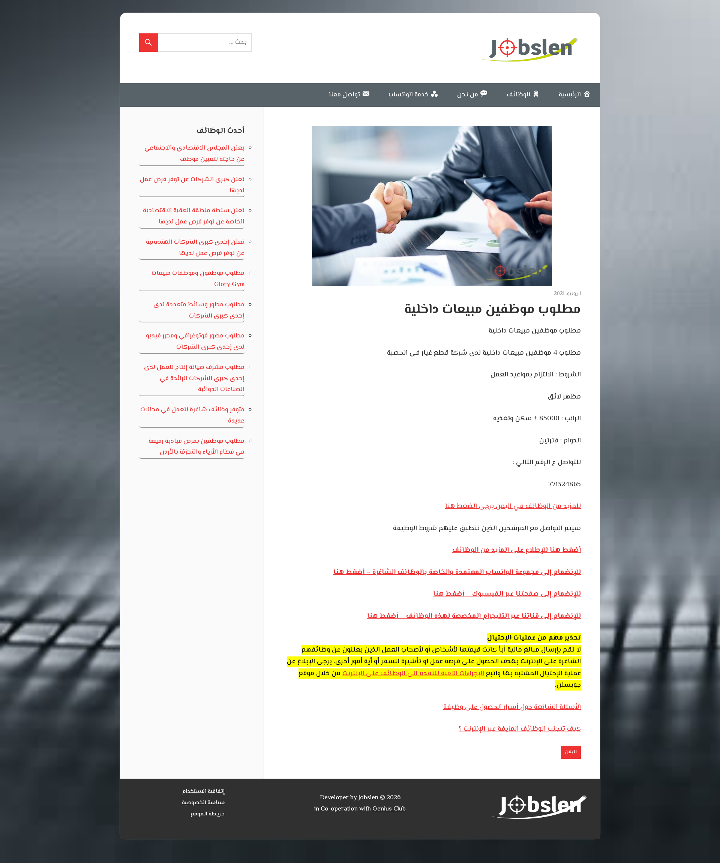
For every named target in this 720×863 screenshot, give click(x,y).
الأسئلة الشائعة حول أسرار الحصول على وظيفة (512, 707)
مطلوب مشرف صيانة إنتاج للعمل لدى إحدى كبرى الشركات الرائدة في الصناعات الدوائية (194, 379)
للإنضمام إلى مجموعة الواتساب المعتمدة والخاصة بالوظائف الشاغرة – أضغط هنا (457, 572)
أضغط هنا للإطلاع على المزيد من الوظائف (516, 550)
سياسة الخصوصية (203, 803)
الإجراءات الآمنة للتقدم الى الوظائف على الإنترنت (413, 673)
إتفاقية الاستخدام (203, 791)
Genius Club (389, 809)
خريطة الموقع (207, 814)
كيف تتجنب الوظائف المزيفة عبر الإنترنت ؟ (520, 729)
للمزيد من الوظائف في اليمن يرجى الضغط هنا (513, 506)
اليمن (571, 752)
